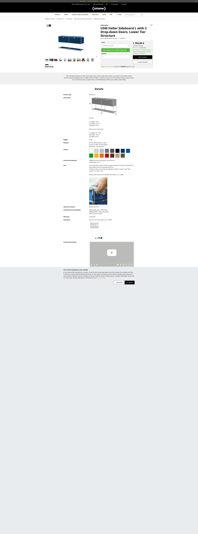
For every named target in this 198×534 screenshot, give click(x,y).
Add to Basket (142, 57)
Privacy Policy (101, 278)
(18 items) (99, 19)
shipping (137, 47)
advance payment (109, 66)
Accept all (130, 282)
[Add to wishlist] (151, 25)
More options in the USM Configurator (115, 50)
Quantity (103, 53)
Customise (119, 282)
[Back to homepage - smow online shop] (99, 9)
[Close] (196, 1)
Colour (103, 42)
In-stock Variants (142, 62)
